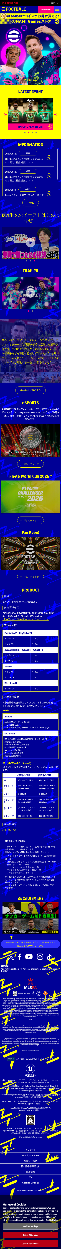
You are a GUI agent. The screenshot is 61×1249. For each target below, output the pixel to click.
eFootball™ (13, 9)
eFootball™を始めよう (30, 390)
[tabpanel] (30, 243)
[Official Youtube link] (29, 956)
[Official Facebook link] (19, 957)
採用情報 (30, 1172)
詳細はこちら (10, 829)
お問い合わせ (30, 1161)
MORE (31, 202)
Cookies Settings (30, 1182)
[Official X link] (11, 957)
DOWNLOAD (46, 9)
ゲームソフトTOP (30, 1155)
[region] (30, 1222)
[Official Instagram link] (40, 957)
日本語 (52, 3)
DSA (31, 1177)
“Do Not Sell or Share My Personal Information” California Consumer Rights (30, 969)
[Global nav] (57, 9)
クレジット (30, 1150)
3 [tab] (37, 260)
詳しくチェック (31, 463)
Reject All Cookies (30, 1234)
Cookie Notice (52, 1219)
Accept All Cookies (30, 1243)
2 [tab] (35, 311)
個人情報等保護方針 (30, 1166)
